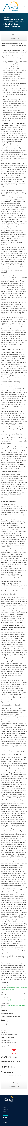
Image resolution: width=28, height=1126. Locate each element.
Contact (5, 1111)
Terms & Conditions (8, 1120)
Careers (5, 1114)
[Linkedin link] (4, 1117)
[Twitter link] (6, 1117)
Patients (5, 1109)
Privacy (5, 1122)
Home (5, 1105)
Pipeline (5, 1107)
